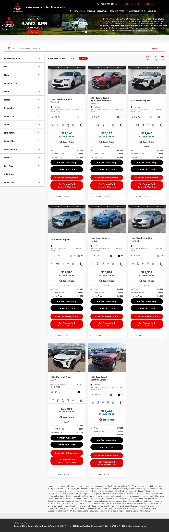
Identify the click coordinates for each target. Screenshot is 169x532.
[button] (83, 79)
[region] (66, 153)
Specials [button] (91, 11)
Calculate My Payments (66, 177)
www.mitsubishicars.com (139, 526)
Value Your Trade (66, 169)
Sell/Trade (102, 11)
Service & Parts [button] (117, 11)
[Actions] (81, 101)
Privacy (44, 526)
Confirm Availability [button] (66, 162)
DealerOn (31, 526)
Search (154, 48)
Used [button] (82, 11)
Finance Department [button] (136, 11)
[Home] (70, 11)
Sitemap (38, 526)
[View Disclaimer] (73, 125)
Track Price (68, 142)
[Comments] (81, 125)
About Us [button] (152, 11)
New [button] (76, 11)
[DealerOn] (21, 523)
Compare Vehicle (62, 196)
